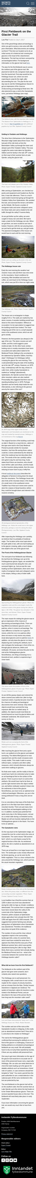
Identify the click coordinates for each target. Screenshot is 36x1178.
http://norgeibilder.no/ (16, 124)
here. (28, 63)
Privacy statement (7, 1134)
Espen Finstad (5, 1145)
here (29, 638)
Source (20, 437)
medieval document (14, 473)
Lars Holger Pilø (6, 1151)
